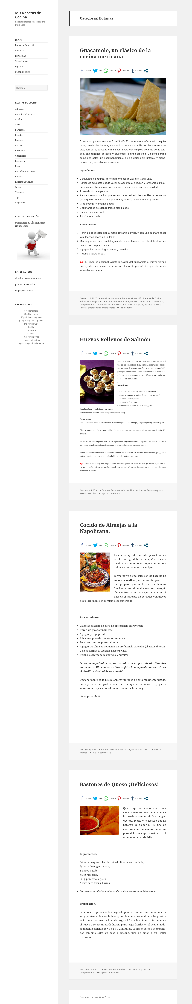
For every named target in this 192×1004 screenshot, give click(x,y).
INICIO (18, 39)
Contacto (19, 50)
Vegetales (20, 202)
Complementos (87, 304)
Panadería (20, 161)
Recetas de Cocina (24, 181)
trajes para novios (24, 290)
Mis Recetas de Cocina (28, 14)
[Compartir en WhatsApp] (110, 70)
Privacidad (20, 55)
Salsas (18, 187)
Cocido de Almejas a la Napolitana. (108, 527)
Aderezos (19, 109)
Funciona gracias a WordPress (95, 997)
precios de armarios (25, 284)
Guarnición (20, 155)
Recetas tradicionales (90, 307)
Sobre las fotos (22, 71)
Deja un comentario (110, 493)
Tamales (19, 192)
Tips (17, 197)
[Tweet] (98, 70)
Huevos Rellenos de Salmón (115, 339)
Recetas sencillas (152, 304)
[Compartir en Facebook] (86, 70)
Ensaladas (20, 150)
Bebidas (19, 135)
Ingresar (19, 66)
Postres (18, 176)
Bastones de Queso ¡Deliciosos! (119, 784)
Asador (18, 119)
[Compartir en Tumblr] (136, 70)
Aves (17, 124)
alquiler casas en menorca (28, 278)
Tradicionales (108, 307)
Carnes (18, 145)
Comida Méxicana (154, 301)
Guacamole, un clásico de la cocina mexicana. (115, 53)
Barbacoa (20, 129)
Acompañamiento (115, 301)
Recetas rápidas (135, 304)
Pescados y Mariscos (25, 171)
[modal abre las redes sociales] (146, 70)
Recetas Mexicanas (117, 304)
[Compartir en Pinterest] (123, 70)
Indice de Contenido (25, 45)
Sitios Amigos (21, 61)
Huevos (142, 490)
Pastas (18, 166)
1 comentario (126, 307)
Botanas (19, 140)
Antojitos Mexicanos (25, 114)
